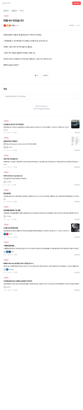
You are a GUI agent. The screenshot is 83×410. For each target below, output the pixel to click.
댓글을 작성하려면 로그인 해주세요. (15, 96)
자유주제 (14, 10)
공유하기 (45, 75)
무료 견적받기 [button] (76, 3)
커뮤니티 (6, 10)
